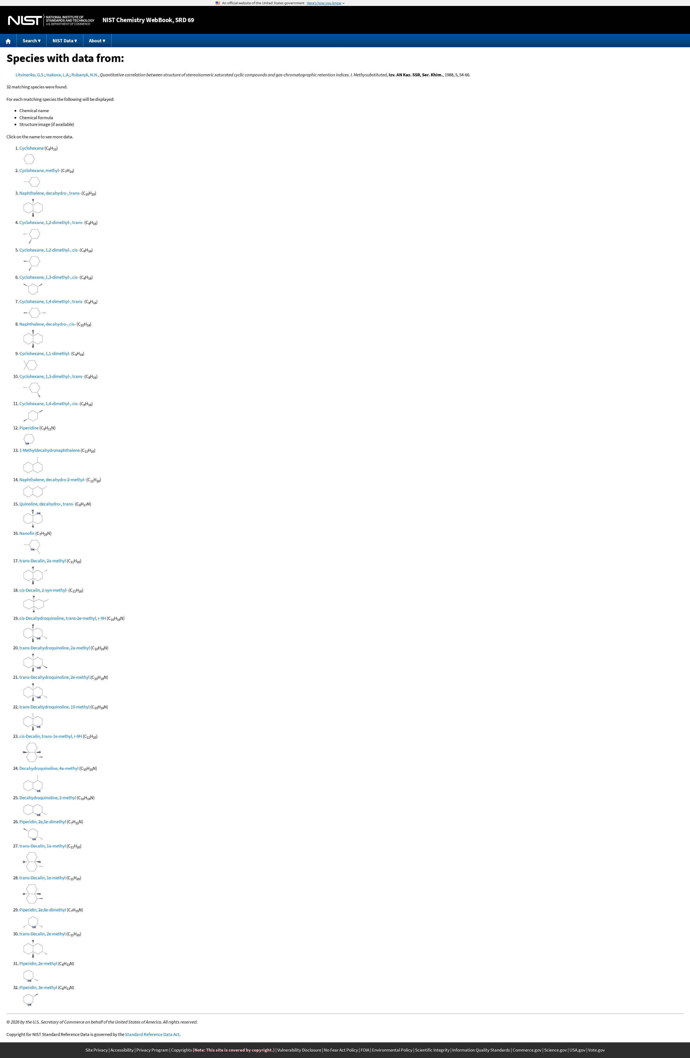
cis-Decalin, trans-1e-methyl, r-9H (50, 736)
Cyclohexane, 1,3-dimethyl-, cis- (49, 277)
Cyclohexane (31, 148)
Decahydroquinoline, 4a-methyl (48, 768)
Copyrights (181, 1050)
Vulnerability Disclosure (299, 1050)
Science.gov (555, 1050)
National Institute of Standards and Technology (51, 20)
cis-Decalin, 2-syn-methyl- (43, 590)
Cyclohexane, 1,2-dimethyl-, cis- (49, 250)
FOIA (365, 1050)
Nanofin (26, 533)
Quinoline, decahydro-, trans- (46, 504)
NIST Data (63, 40)
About (95, 40)
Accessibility (122, 1050)
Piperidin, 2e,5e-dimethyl (42, 822)
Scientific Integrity (432, 1050)
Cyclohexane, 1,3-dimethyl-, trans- (51, 376)
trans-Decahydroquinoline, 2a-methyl (54, 648)
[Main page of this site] (8, 40)
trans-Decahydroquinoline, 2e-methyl (54, 677)
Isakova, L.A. (58, 75)
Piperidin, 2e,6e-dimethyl (42, 910)
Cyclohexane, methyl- (39, 170)
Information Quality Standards (481, 1050)
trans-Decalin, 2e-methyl (42, 934)
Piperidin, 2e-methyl (38, 963)
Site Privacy (96, 1050)
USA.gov (577, 1050)
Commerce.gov (527, 1050)
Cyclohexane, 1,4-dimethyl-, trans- (51, 301)
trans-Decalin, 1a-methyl (42, 846)
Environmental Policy (392, 1050)
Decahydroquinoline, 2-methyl (47, 798)
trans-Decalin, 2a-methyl (42, 561)
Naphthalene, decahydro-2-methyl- (52, 480)
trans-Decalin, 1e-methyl (42, 878)
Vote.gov (596, 1050)
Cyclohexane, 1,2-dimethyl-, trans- (51, 222)
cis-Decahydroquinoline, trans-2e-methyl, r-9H (62, 618)
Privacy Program (152, 1050)
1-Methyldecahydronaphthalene (49, 450)
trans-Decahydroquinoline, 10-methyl (54, 707)
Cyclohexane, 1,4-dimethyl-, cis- (49, 403)
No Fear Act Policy (341, 1050)
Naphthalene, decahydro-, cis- (47, 324)
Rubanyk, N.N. (84, 75)
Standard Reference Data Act (152, 1034)
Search (30, 40)
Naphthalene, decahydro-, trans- (50, 193)
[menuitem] (8, 40)
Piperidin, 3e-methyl (38, 987)
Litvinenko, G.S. (30, 75)
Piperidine (29, 428)
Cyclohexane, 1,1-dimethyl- (44, 353)
